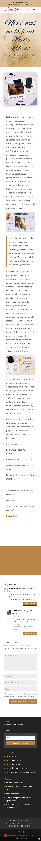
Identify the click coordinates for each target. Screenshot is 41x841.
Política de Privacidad (14, 760)
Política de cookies (13, 764)
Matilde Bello (15, 55)
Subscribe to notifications (14, 724)
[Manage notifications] (5, 835)
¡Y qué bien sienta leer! (14, 783)
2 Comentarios (23, 57)
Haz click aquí (12, 515)
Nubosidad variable (13, 794)
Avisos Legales (11, 756)
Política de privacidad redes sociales (19, 768)
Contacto (25, 826)
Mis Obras (10, 823)
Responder (30, 604)
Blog (13, 57)
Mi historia (23, 820)
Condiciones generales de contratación (20, 772)
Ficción (29, 823)
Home (12, 820)
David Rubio (13, 588)
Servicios (13, 826)
